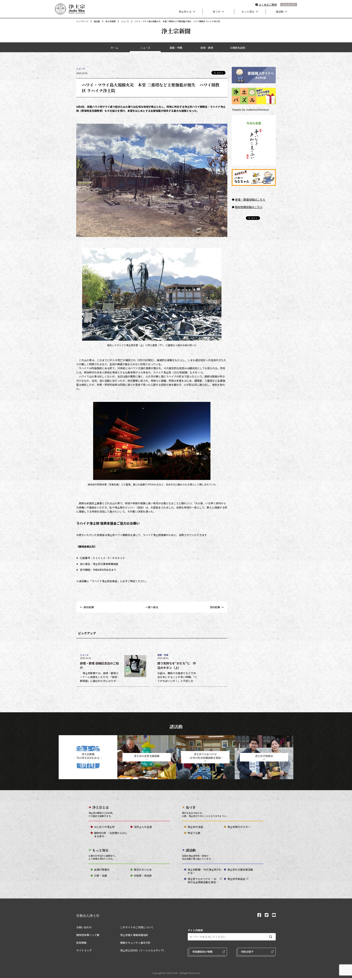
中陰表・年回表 (143, 875)
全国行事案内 (101, 869)
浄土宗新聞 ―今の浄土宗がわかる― (204, 871)
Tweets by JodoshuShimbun (250, 109)
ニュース (125, 21)
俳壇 (238, 199)
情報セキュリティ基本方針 (135, 942)
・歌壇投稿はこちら (253, 199)
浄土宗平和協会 (236, 879)
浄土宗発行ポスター (238, 826)
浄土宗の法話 (195, 826)
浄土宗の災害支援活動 (240, 869)
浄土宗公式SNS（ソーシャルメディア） (143, 950)
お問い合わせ (84, 927)
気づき (216, 11)
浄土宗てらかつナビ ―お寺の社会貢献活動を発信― (203, 880)
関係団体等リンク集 (87, 935)
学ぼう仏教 (194, 833)
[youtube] (274, 915)
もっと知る (248, 11)
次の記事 (217, 607)
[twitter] (266, 915)
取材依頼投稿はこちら (249, 207)
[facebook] (259, 915)
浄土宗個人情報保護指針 (134, 935)
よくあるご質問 (268, 4)
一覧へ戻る (151, 607)
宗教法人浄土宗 (87, 915)
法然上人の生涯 (143, 826)
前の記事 (87, 607)
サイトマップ (84, 950)
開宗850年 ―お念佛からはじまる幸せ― (110, 834)
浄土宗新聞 (110, 21)
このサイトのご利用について (136, 927)
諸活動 (279, 11)
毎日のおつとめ (143, 869)
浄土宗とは (185, 11)
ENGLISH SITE (289, 4)
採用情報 (81, 942)
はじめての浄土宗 (104, 826)
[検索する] (270, 936)
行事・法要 (100, 875)
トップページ (82, 21)
